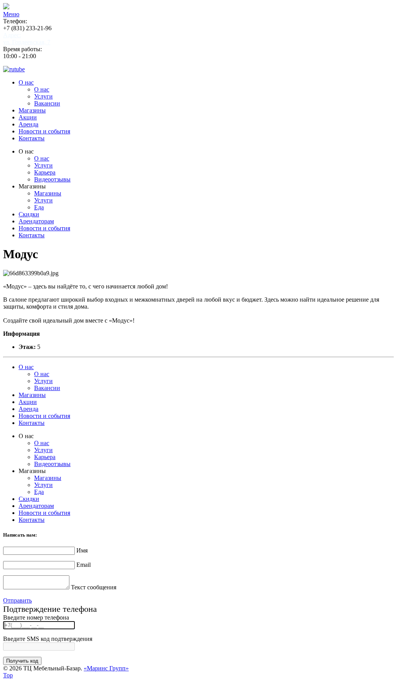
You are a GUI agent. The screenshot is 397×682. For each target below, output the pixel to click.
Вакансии (47, 103)
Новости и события (44, 131)
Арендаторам (36, 221)
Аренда (28, 124)
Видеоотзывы (52, 179)
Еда (39, 207)
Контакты (32, 138)
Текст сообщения (93, 587)
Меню (11, 14)
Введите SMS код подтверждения (47, 638)
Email (83, 564)
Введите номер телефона (36, 617)
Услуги (43, 96)
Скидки (29, 214)
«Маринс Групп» (106, 668)
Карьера (44, 172)
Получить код (22, 661)
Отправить (17, 600)
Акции (28, 117)
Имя (82, 550)
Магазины (32, 110)
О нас (26, 82)
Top (8, 675)
